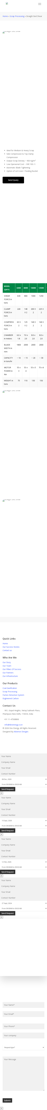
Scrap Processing (17, 16)
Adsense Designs (21, 731)
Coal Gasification (10, 688)
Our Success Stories (11, 647)
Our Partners (8, 672)
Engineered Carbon (11, 698)
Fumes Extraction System (13, 695)
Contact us (7, 650)
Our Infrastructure (10, 676)
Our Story (7, 662)
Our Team (7, 666)
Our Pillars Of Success (12, 669)
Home (5, 16)
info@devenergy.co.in (13, 724)
